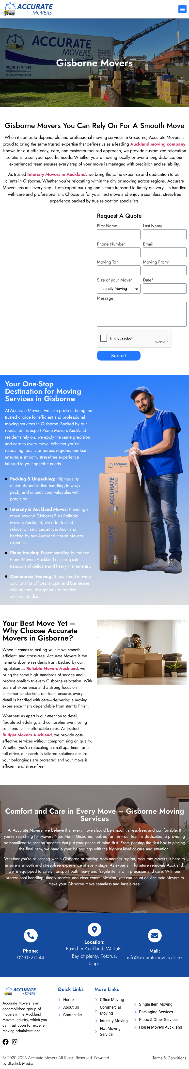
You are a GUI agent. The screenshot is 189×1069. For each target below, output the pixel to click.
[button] (182, 9)
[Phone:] (31, 935)
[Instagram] (15, 1042)
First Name (107, 226)
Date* (148, 280)
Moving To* (108, 262)
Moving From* (156, 262)
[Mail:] (155, 935)
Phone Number (111, 244)
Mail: (154, 950)
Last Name (152, 226)
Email (148, 244)
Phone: (30, 950)
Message (105, 298)
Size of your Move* (115, 280)
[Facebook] (5, 1042)
